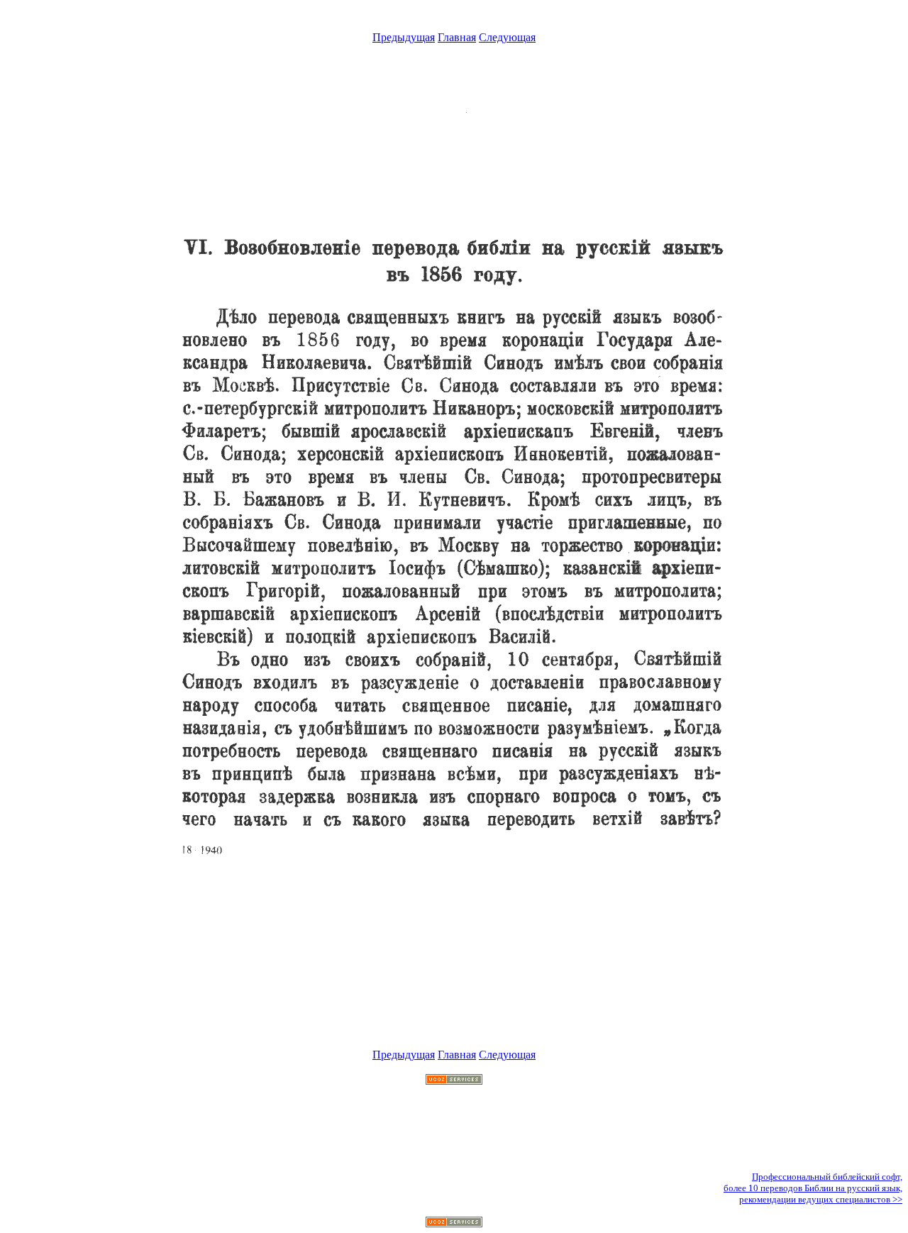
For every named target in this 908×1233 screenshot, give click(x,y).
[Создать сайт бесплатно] (454, 1081)
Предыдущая (403, 37)
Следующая (507, 37)
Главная (457, 37)
